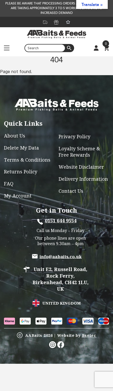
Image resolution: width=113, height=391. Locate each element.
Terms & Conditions (27, 160)
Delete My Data (21, 148)
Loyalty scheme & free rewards (79, 152)
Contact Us (71, 191)
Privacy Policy (74, 137)
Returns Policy (20, 172)
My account (18, 196)
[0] (106, 48)
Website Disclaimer (81, 167)
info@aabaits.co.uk (61, 256)
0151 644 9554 (60, 221)
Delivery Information (83, 179)
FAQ (8, 184)
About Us (14, 136)
